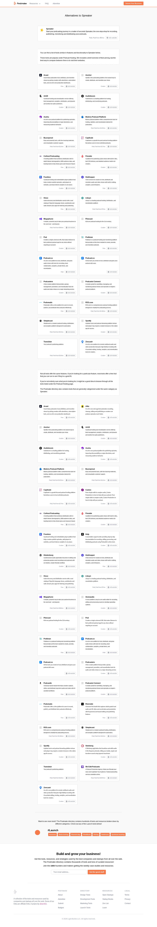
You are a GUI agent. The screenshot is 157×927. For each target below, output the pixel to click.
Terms (127, 895)
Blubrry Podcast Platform (95, 117)
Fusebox (47, 177)
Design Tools (85, 895)
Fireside (88, 156)
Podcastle (48, 683)
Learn (104, 908)
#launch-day (75, 834)
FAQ (46, 3)
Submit (60, 903)
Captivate (89, 138)
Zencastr (89, 342)
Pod (45, 237)
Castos (88, 490)
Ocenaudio (89, 597)
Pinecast (88, 219)
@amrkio (43, 904)
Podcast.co (48, 258)
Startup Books (107, 899)
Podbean (89, 237)
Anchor (88, 75)
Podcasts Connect (93, 281)
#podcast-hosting (118, 834)
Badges (61, 908)
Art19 (46, 96)
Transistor (48, 342)
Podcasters (48, 281)
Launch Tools (85, 908)
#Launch (53, 830)
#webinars (105, 834)
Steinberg (89, 746)
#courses (52, 834)
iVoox (46, 198)
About (60, 895)
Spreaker (50, 29)
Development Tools (87, 899)
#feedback (87, 834)
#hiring (95, 834)
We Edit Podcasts (92, 767)
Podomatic (48, 302)
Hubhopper (90, 177)
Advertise (56, 3)
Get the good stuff (97, 872)
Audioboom (90, 96)
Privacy (127, 899)
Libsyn (88, 198)
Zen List (105, 903)
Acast (46, 75)
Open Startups (107, 895)
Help (87, 534)
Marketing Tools (86, 903)
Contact (128, 903)
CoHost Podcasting (51, 156)
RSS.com (89, 302)
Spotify (88, 321)
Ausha (46, 117)
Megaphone (48, 219)
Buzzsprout (48, 138)
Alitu (87, 406)
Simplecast (48, 321)
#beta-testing (63, 834)
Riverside (89, 704)
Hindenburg (48, 555)
